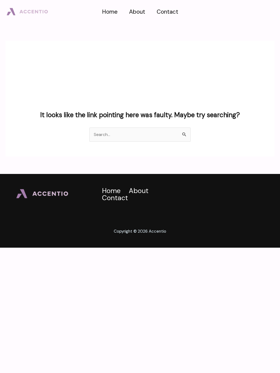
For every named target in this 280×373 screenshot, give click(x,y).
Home (110, 12)
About (137, 12)
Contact (167, 12)
